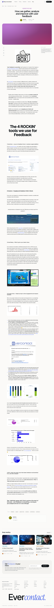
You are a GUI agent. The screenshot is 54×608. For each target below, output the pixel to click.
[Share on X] (4, 50)
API (15, 587)
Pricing (20, 1)
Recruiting (26, 586)
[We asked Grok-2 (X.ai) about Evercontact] (44, 540)
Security (29, 1)
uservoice (38, 511)
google (17, 511)
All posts (49, 532)
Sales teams (26, 584)
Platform (15, 1)
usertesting (32, 511)
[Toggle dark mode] (45, 2)
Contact (35, 586)
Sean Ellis (20, 228)
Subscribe (45, 565)
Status (45, 587)
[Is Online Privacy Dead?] (10, 540)
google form (22, 511)
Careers (35, 584)
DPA (44, 586)
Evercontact (10, 81)
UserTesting (26, 249)
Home (3, 6)
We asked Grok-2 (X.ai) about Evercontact (42, 549)
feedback (12, 511)
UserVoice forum (13, 146)
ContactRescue (17, 584)
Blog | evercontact (5, 581)
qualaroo (27, 511)
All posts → (15, 520)
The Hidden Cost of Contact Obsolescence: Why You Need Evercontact (26, 549)
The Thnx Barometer (27, 450)
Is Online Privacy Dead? (7, 548)
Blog (33, 1)
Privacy (45, 584)
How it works (16, 589)
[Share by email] (4, 55)
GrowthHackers (21, 232)
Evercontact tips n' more (12, 6)
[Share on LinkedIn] (4, 53)
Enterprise (24, 1)
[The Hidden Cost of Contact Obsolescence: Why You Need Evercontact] (27, 540)
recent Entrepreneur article (13, 68)
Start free (49, 1)
